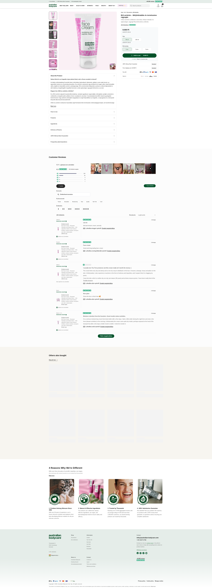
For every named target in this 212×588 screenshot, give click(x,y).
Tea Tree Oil (89, 539)
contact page (149, 543)
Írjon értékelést (151, 186)
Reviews (89, 546)
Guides (88, 537)
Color (101, 201)
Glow (82, 201)
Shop (72, 535)
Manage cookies (159, 581)
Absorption (66, 201)
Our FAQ (88, 544)
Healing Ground (74, 562)
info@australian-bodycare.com (148, 538)
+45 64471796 (141, 540)
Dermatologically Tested (76, 1)
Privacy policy (141, 581)
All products (73, 537)
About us (73, 557)
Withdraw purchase (91, 566)
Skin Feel (95, 201)
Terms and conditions (91, 564)
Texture (59, 201)
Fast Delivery (52, 1)
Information (90, 535)
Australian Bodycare (75, 559)
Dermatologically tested (76, 564)
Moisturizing (75, 201)
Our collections (74, 539)
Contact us (89, 559)
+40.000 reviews (150, 1)
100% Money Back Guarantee (63, 1)
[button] (128, 25)
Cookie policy (150, 581)
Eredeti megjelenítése (108, 228)
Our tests (89, 542)
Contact (89, 557)
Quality (87, 201)
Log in (88, 562)
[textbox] (73, 194)
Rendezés (132, 215)
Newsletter (89, 548)
